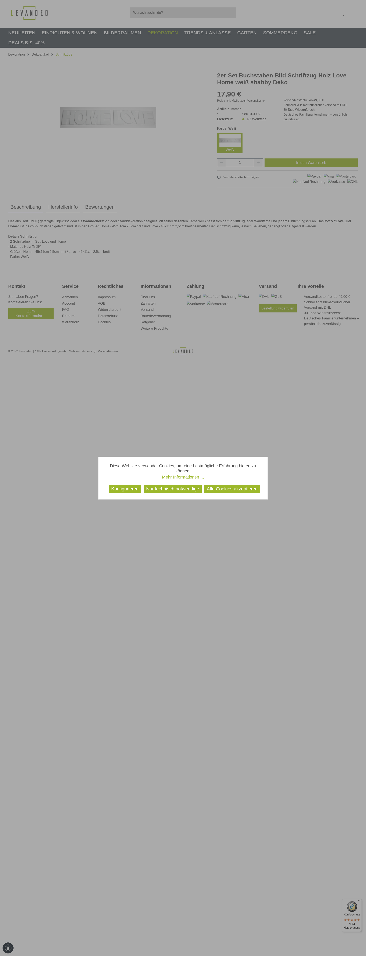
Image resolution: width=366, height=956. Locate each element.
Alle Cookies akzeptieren (232, 488)
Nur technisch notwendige (172, 488)
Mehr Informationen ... (183, 477)
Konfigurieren (125, 488)
